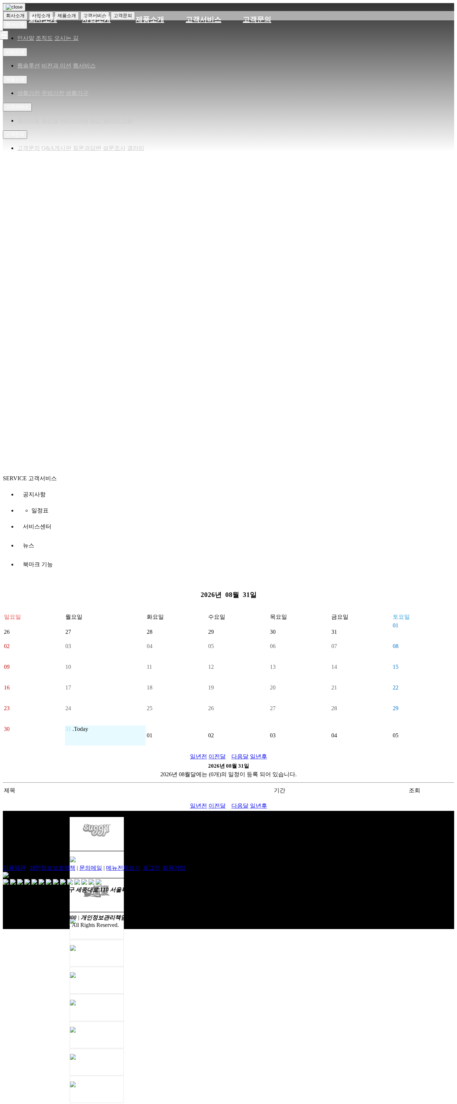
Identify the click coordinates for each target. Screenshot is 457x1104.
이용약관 (14, 868)
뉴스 (95, 120)
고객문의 (257, 19)
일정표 (50, 120)
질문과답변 (87, 148)
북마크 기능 (118, 120)
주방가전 (52, 93)
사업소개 (96, 19)
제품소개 (150, 19)
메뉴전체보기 (123, 868)
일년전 (198, 756)
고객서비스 (203, 19)
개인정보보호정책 (52, 868)
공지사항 (28, 120)
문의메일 (90, 868)
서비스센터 (74, 120)
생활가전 (28, 93)
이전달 (217, 756)
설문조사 (114, 148)
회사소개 (43, 19)
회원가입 (173, 868)
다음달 (239, 756)
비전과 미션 (56, 65)
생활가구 (77, 93)
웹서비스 (84, 65)
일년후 (258, 756)
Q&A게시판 (56, 148)
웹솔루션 (28, 65)
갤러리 (135, 148)
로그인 (151, 868)
